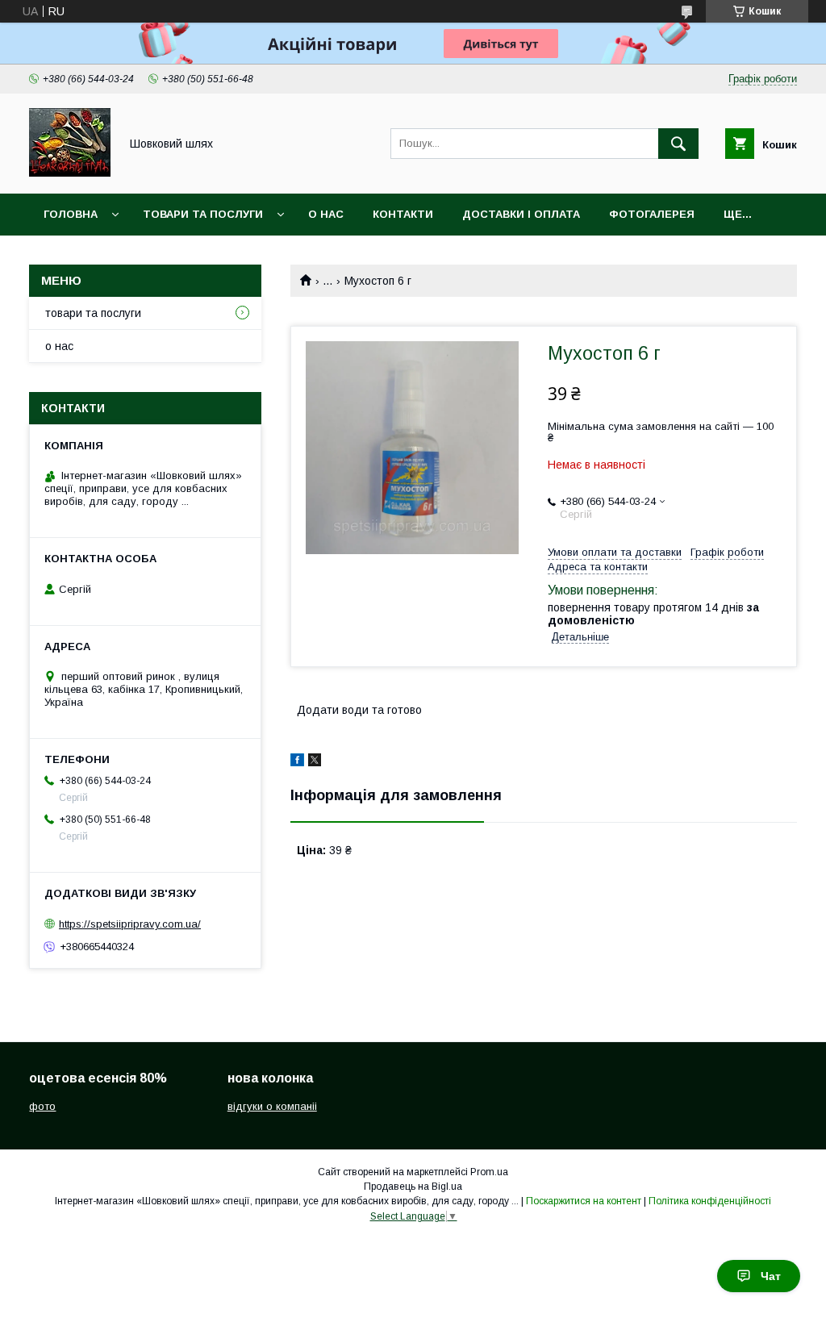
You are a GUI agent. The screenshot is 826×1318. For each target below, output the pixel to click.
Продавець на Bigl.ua (413, 1186)
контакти (403, 214)
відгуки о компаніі (272, 1106)
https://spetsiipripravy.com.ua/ (130, 924)
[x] (314, 762)
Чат (771, 1276)
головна (71, 214)
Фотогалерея (652, 214)
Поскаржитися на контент (583, 1201)
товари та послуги (203, 214)
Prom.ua (489, 1172)
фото (42, 1106)
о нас (326, 214)
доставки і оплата (521, 214)
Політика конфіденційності (710, 1201)
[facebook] (297, 762)
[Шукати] (678, 143)
